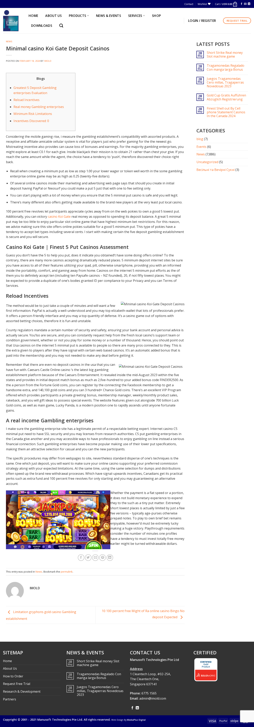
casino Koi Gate (59, 216)
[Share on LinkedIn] (110, 557)
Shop (156, 15)
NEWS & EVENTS (108, 15)
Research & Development (21, 691)
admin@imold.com (152, 698)
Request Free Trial (16, 684)
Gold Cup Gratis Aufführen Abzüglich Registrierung (226, 97)
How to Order (13, 676)
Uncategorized (207, 162)
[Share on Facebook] (81, 557)
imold (48, 60)
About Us (10, 668)
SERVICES (135, 15)
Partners (9, 699)
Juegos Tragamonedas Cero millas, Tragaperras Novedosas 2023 (225, 82)
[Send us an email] (245, 4)
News (9, 41)
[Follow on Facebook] (241, 4)
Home (7, 661)
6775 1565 (149, 693)
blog (199, 139)
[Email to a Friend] (95, 557)
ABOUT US (53, 15)
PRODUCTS (77, 15)
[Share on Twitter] (88, 557)
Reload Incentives (26, 100)
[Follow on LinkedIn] (249, 4)
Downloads (41, 25)
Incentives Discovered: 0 (31, 121)
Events (201, 146)
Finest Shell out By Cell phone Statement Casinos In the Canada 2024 (226, 112)
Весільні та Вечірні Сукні (215, 170)
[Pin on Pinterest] (102, 557)
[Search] (62, 25)
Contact (188, 4)
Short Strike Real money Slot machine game (225, 54)
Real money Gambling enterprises (38, 107)
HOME (33, 15)
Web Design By (128, 719)
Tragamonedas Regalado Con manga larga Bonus (225, 67)
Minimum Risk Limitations (32, 114)
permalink (67, 571)
